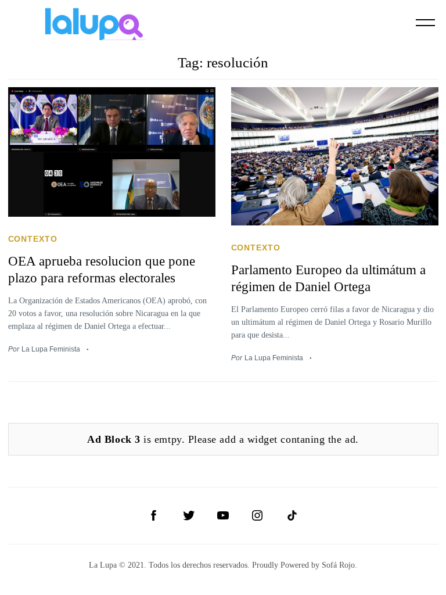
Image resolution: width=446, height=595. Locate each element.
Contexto (33, 238)
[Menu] (425, 22)
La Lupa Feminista (50, 349)
